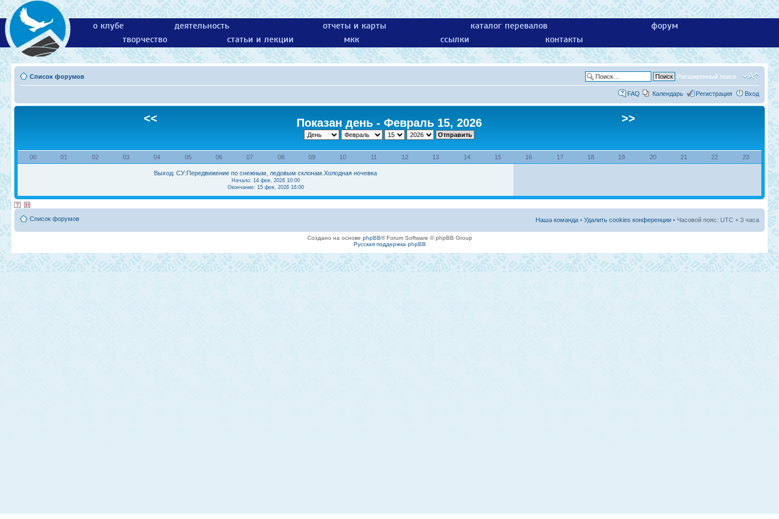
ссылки (454, 39)
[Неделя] (17, 205)
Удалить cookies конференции (627, 219)
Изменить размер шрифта (751, 76)
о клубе (108, 25)
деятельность (202, 25)
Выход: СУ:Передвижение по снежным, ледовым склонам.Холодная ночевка (265, 180)
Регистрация (714, 93)
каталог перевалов (508, 25)
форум (664, 25)
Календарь (667, 93)
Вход (752, 93)
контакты (564, 39)
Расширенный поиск (706, 76)
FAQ (633, 93)
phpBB (372, 238)
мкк (351, 39)
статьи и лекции (260, 39)
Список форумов (57, 76)
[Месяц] (27, 205)
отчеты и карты (354, 25)
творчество (145, 39)
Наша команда (556, 219)
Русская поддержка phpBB (390, 244)
